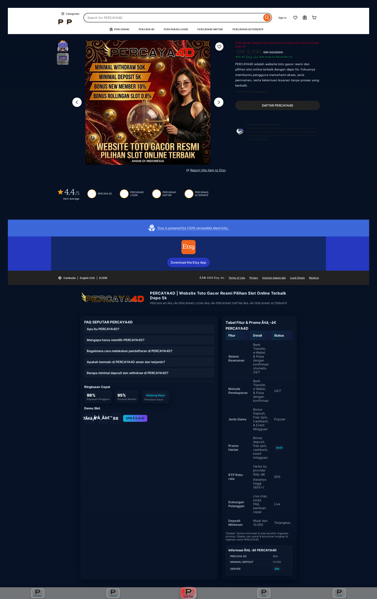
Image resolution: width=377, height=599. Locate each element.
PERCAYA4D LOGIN (176, 29)
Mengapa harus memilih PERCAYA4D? (116, 340)
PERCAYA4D (242, 91)
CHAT (339, 596)
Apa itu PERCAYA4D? (103, 329)
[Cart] (314, 17)
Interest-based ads (274, 277)
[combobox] (172, 17)
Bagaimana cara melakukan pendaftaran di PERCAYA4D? (129, 351)
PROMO (38, 596)
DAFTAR (188, 596)
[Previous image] (77, 102)
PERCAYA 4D (146, 29)
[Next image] (218, 102)
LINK (264, 596)
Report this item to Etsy (208, 170)
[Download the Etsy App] (188, 247)
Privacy (253, 277)
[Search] (267, 17)
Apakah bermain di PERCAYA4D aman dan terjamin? (126, 362)
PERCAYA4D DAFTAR (210, 29)
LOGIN (113, 596)
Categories (72, 13)
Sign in (282, 17)
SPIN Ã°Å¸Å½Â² (135, 418)
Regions (314, 277)
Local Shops (297, 277)
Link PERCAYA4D (257, 139)
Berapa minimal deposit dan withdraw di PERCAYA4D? (127, 373)
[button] (82, 278)
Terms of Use (237, 277)
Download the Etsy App (188, 262)
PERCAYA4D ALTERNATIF (248, 29)
